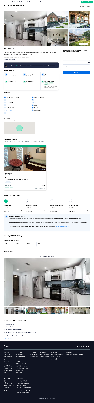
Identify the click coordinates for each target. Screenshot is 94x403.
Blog (5, 359)
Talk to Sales (19, 372)
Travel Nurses (33, 354)
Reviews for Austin (21, 389)
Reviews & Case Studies (22, 368)
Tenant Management (21, 363)
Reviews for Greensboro (23, 385)
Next (88, 310)
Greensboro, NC (8, 383)
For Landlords (30, 1)
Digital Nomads (34, 356)
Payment (18, 361)
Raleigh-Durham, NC (9, 385)
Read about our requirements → (63, 226)
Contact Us (7, 354)
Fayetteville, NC (8, 382)
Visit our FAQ (11, 229)
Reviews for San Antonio (23, 392)
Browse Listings (8, 370)
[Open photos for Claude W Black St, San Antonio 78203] (25, 28)
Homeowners (19, 354)
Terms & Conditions (9, 367)
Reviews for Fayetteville (23, 383)
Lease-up (18, 359)
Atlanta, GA (7, 378)
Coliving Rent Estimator (22, 367)
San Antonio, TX (8, 390)
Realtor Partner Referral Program (74, 354)
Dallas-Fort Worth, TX (9, 389)
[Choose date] (88, 63)
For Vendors (41, 1)
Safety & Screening (20, 365)
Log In (5, 372)
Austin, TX (6, 387)
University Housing (44, 356)
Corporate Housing (44, 354)
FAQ (5, 358)
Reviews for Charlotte (22, 382)
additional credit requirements (32, 220)
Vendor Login (54, 358)
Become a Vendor (55, 356)
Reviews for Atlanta (22, 380)
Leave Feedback (8, 356)
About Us (6, 361)
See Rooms (7, 78)
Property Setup (20, 358)
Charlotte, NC (7, 380)
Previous (6, 310)
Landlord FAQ (19, 370)
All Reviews (20, 378)
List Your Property (20, 356)
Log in (77, 1)
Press (5, 363)
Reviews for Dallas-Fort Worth (24, 390)
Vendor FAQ (54, 359)
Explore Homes (8, 368)
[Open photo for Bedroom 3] (25, 158)
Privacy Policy (7, 365)
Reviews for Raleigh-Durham (24, 387)
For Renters (20, 1)
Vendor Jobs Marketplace (57, 354)
